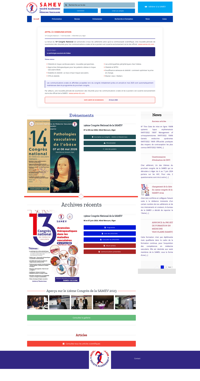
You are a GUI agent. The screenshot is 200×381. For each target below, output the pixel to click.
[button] (28, 302)
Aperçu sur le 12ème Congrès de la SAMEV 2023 (81, 291)
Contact (137, 358)
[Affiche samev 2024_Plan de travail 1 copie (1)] (53, 211)
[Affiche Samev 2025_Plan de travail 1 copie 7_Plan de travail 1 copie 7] (53, 120)
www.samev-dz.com (146, 44)
